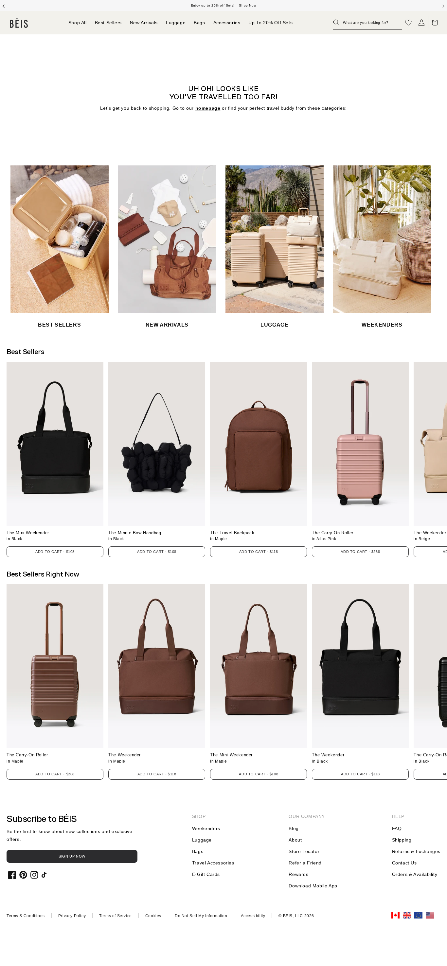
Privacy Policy (72, 916)
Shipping (402, 840)
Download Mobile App (313, 885)
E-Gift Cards (206, 874)
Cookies (153, 916)
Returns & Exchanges (416, 851)
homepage (208, 108)
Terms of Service (115, 916)
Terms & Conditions (26, 916)
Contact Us (404, 862)
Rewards (298, 874)
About (295, 840)
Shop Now (247, 5)
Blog (293, 828)
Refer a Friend (305, 862)
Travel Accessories (213, 862)
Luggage (202, 840)
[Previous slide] (3, 5)
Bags (197, 851)
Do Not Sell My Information (201, 916)
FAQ (397, 828)
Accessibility (253, 916)
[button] (367, 22)
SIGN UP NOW (72, 856)
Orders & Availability (415, 874)
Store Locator (304, 851)
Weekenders (206, 828)
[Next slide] (443, 5)
